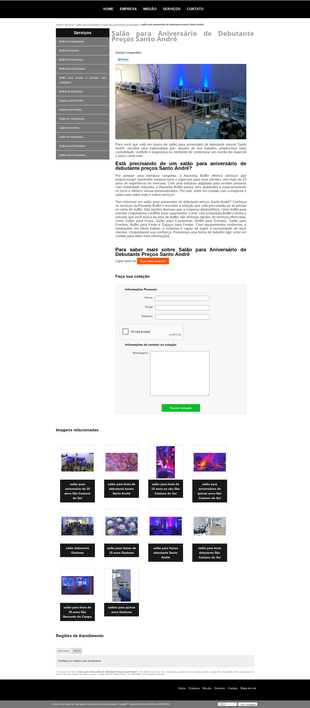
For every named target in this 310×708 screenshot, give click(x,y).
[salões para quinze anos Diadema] (121, 585)
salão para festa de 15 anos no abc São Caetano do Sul (165, 488)
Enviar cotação (181, 408)
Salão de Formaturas (71, 136)
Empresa (128, 9)
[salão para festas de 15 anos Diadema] (121, 526)
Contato (195, 9)
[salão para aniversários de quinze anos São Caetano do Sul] (209, 462)
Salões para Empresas (72, 155)
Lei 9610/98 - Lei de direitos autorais (146, 674)
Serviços (172, 9)
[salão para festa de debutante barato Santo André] (121, 462)
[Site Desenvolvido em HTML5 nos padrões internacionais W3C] (227, 704)
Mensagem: (141, 353)
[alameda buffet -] (76, 9)
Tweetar (123, 59)
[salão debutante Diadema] (77, 526)
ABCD (77, 651)
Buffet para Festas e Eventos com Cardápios (82, 80)
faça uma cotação (153, 261)
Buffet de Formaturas (71, 59)
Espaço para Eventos (71, 100)
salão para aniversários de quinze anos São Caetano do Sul (210, 491)
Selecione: (64, 651)
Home (108, 9)
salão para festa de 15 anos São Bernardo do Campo (77, 612)
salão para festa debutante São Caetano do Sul (209, 552)
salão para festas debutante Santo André (165, 552)
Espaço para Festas (70, 109)
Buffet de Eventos (69, 50)
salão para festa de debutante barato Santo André (121, 488)
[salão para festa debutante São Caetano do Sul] (209, 526)
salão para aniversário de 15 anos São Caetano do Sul (77, 491)
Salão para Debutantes (72, 146)
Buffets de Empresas (71, 91)
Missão (149, 9)
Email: (150, 307)
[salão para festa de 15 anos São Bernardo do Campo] (77, 585)
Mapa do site (248, 688)
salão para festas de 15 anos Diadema (121, 550)
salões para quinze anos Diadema (121, 610)
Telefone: (148, 316)
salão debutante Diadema (77, 550)
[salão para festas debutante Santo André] (165, 526)
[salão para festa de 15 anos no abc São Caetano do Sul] (165, 462)
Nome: (149, 297)
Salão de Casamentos (72, 118)
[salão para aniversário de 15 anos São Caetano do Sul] (77, 462)
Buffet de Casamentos (71, 41)
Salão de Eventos (69, 127)
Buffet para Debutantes (72, 68)
